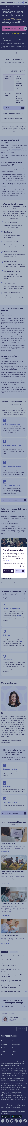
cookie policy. (9, 560)
